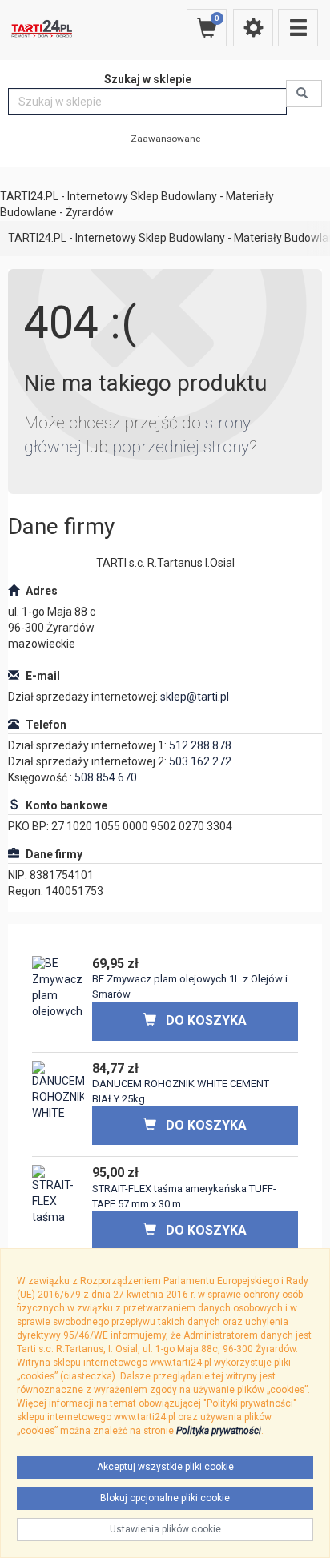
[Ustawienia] (253, 27)
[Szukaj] (304, 93)
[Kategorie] (298, 27)
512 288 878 (200, 745)
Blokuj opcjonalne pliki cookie (165, 1498)
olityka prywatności (221, 1430)
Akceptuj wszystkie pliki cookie (165, 1466)
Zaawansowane (165, 138)
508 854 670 (105, 777)
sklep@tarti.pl (194, 696)
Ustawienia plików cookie (165, 1529)
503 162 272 (200, 761)
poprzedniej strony (180, 446)
